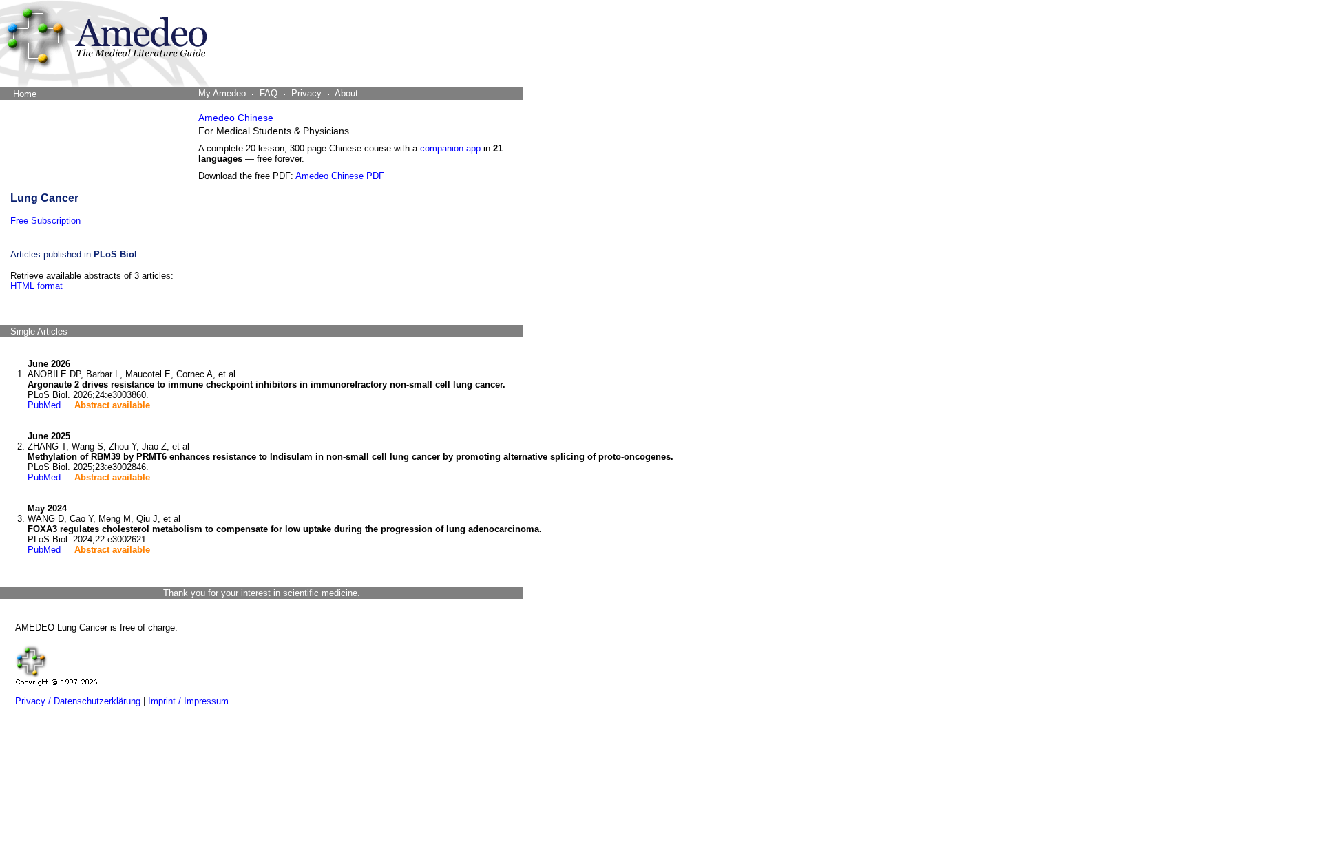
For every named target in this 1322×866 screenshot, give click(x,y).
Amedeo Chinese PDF (339, 176)
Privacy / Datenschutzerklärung (77, 701)
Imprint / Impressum (188, 701)
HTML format (36, 286)
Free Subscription (45, 220)
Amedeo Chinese (235, 117)
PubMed (44, 405)
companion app (450, 148)
